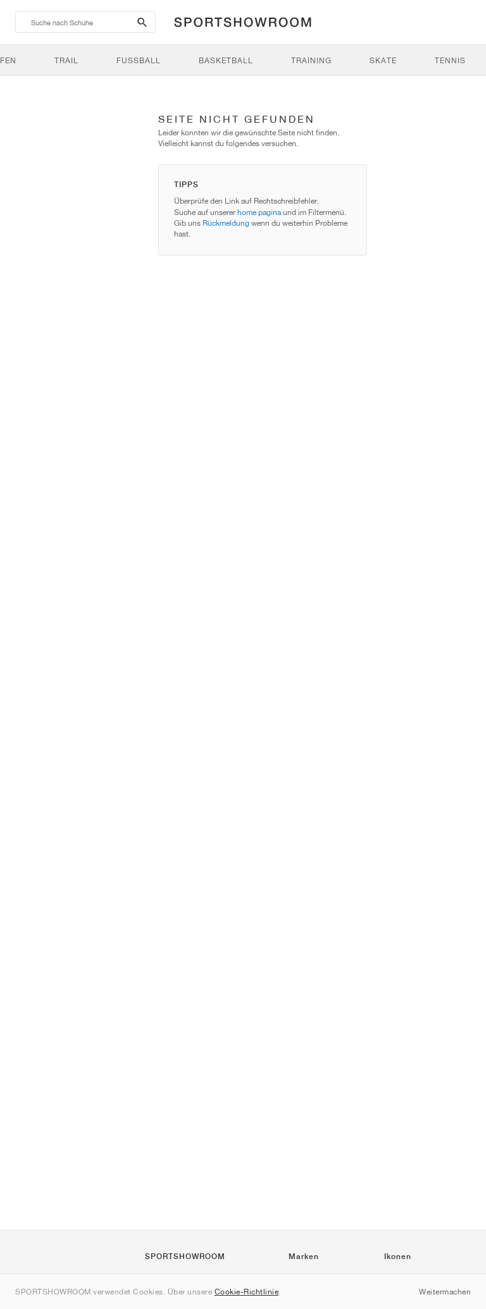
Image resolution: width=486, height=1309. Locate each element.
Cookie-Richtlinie (247, 1291)
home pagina (259, 212)
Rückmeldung (225, 223)
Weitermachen (445, 1291)
